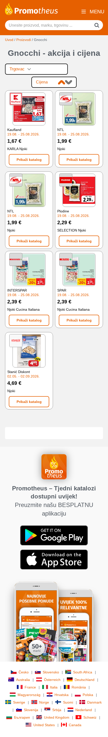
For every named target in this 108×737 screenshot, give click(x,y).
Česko (24, 672)
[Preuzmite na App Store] (54, 559)
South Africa (82, 672)
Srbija (56, 710)
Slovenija (31, 710)
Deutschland (84, 680)
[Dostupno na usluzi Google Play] (54, 535)
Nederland (83, 710)
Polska (88, 695)
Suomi (68, 702)
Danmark (94, 702)
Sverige (19, 702)
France (30, 687)
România (79, 687)
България (22, 717)
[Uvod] (31, 9)
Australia (23, 680)
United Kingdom (56, 717)
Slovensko (51, 672)
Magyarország (29, 695)
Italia (54, 687)
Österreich (52, 680)
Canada (75, 725)
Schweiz (89, 717)
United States (44, 725)
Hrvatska (62, 695)
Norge (44, 702)
